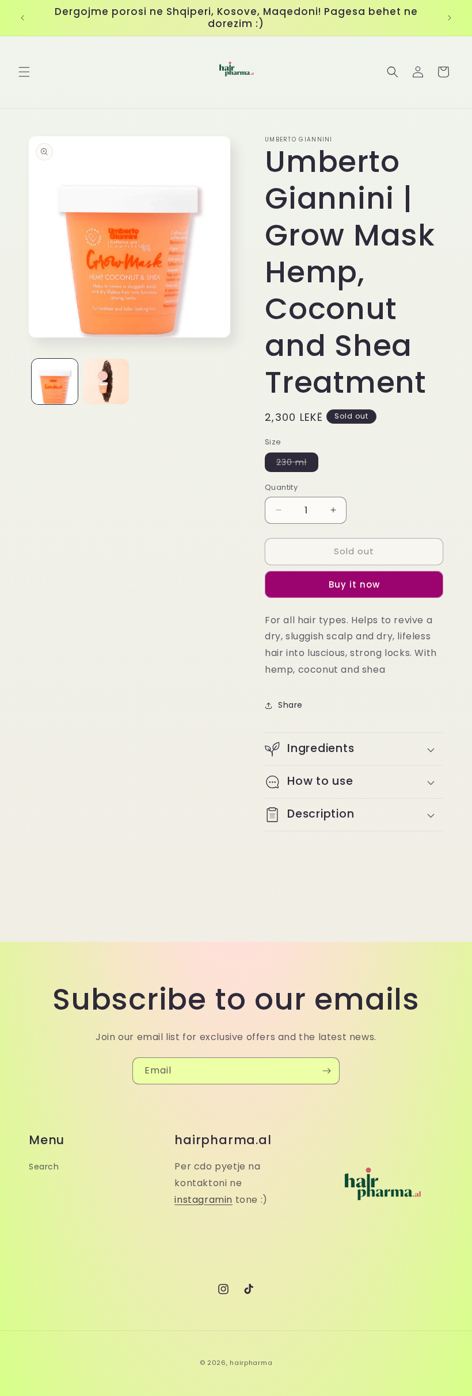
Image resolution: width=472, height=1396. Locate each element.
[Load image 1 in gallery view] (55, 382)
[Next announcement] (449, 17)
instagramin (203, 1199)
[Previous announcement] (22, 17)
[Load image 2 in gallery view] (106, 382)
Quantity (281, 487)
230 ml (297, 464)
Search (44, 1166)
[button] (24, 72)
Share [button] (290, 705)
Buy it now (354, 584)
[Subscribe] (326, 1070)
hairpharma (251, 1362)
